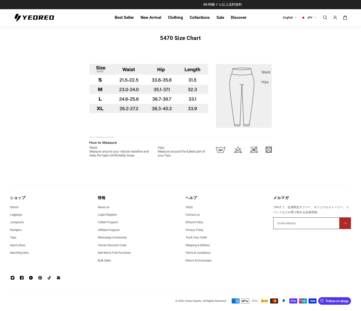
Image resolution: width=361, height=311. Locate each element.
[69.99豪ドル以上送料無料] (184, 4)
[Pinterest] (40, 277)
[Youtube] (31, 277)
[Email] (58, 277)
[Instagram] (12, 277)
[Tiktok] (49, 277)
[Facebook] (21, 277)
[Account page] (335, 17)
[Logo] (34, 17)
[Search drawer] (325, 17)
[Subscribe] (345, 223)
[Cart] (345, 17)
